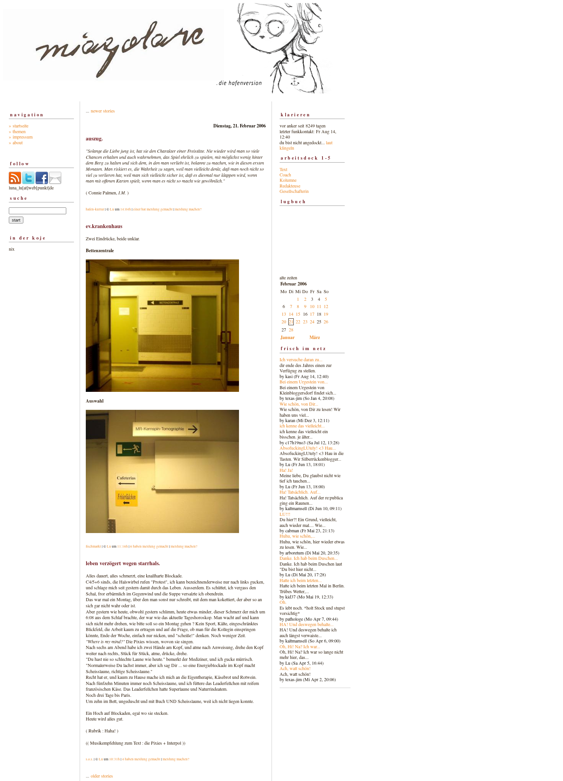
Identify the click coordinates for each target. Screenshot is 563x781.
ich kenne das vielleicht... (302, 425)
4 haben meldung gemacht (141, 759)
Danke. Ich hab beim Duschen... (309, 558)
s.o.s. (89, 759)
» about (16, 142)
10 (312, 306)
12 (326, 306)
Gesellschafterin (294, 191)
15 (298, 314)
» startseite (18, 125)
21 (291, 321)
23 (305, 321)
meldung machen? (188, 209)
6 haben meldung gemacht (149, 546)
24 (312, 321)
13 (284, 314)
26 (326, 321)
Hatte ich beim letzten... (301, 580)
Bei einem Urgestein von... (304, 381)
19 (326, 314)
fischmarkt (93, 546)
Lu (112, 209)
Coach (285, 174)
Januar (287, 337)
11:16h (122, 546)
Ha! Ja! (286, 470)
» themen (17, 131)
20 (284, 321)
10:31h (114, 759)
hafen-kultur (95, 209)
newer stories (103, 111)
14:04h (125, 209)
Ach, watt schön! (295, 668)
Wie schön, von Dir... (299, 404)
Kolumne (288, 180)
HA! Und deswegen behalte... (307, 624)
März (314, 337)
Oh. (283, 602)
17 (312, 314)
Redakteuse (290, 186)
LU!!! (285, 514)
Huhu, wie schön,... (297, 536)
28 (291, 329)
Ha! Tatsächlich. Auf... (300, 492)
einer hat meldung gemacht (153, 209)
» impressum (21, 137)
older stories (102, 776)
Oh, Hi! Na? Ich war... (300, 646)
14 (291, 314)
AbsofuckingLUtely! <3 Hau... (308, 448)
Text (283, 169)
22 (298, 321)
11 (319, 306)
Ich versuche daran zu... (301, 359)
